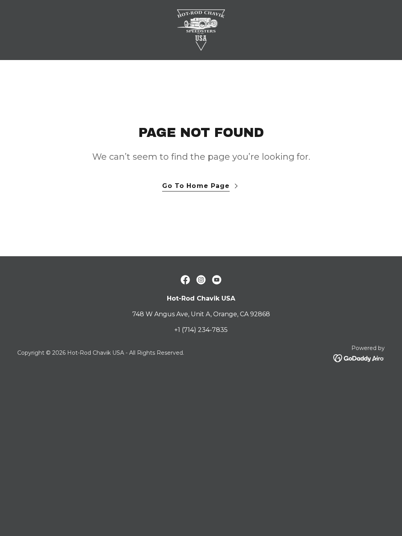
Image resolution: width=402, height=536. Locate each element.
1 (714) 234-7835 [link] (203, 330)
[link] (201, 29)
